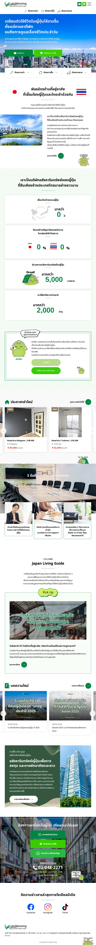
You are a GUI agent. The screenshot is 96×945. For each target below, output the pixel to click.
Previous (3, 431)
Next (93, 431)
